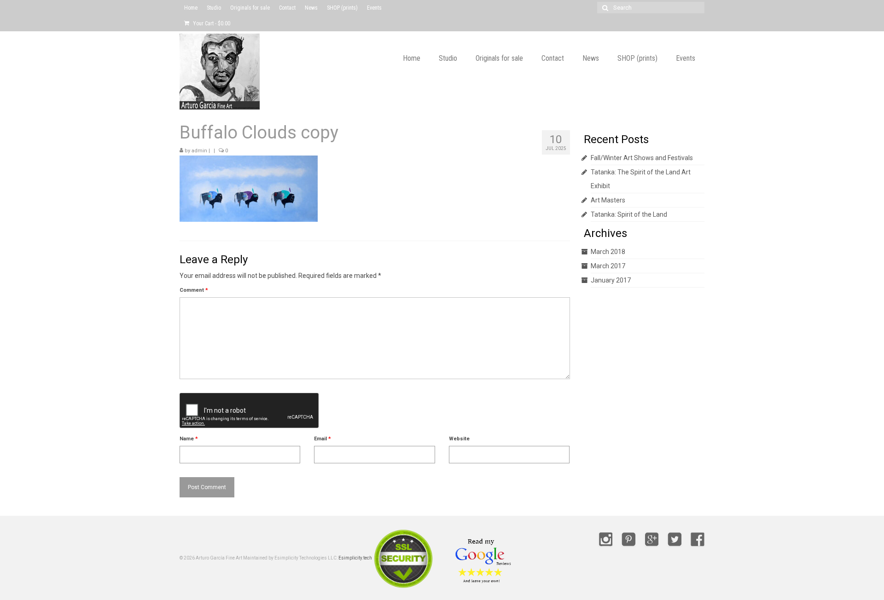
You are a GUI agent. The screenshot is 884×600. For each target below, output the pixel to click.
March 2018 (608, 251)
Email (322, 439)
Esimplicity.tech (355, 557)
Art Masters (608, 200)
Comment (194, 290)
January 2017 (611, 280)
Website (459, 439)
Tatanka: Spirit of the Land (629, 214)
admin (199, 151)
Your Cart (211, 23)
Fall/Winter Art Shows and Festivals (642, 158)
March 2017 (608, 266)
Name (189, 439)
